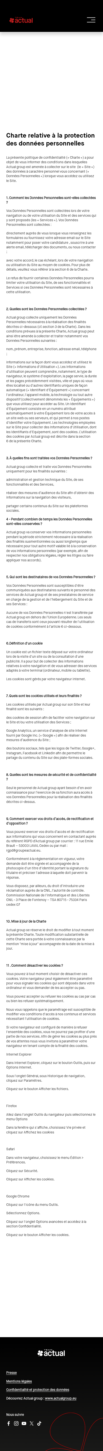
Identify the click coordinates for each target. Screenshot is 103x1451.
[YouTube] (24, 1423)
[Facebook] (8, 1423)
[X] (31, 1423)
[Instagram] (16, 1423)
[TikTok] (39, 1423)
